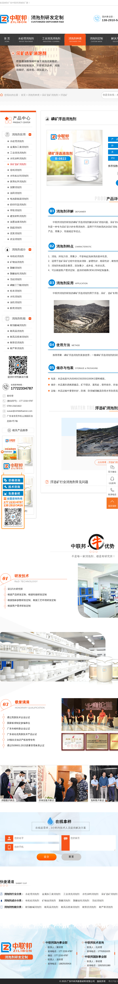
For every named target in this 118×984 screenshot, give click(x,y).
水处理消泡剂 (17, 141)
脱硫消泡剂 (16, 227)
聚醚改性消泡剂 (18, 273)
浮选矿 (64, 95)
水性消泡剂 (16, 296)
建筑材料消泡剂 (18, 216)
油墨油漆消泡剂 (18, 222)
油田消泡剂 (16, 193)
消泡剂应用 (19, 134)
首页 (23, 95)
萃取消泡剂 (16, 210)
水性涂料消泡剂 (18, 158)
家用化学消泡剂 (18, 181)
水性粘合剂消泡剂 (19, 176)
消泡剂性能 (19, 318)
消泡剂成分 (19, 249)
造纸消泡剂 (16, 170)
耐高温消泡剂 (17, 331)
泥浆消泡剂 (16, 233)
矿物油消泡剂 (17, 262)
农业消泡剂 (16, 239)
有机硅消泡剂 (17, 256)
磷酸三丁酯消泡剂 (19, 285)
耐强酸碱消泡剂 (18, 325)
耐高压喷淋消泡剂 (19, 337)
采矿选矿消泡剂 (50, 95)
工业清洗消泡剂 (18, 152)
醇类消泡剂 (16, 308)
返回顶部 (112, 506)
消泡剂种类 (34, 95)
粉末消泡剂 (16, 291)
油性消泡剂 (16, 302)
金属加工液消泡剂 (19, 147)
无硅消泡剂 (16, 279)
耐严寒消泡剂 (17, 348)
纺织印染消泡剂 (18, 204)
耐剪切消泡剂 (17, 342)
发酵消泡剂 (16, 187)
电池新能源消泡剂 (19, 199)
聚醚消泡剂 (16, 268)
